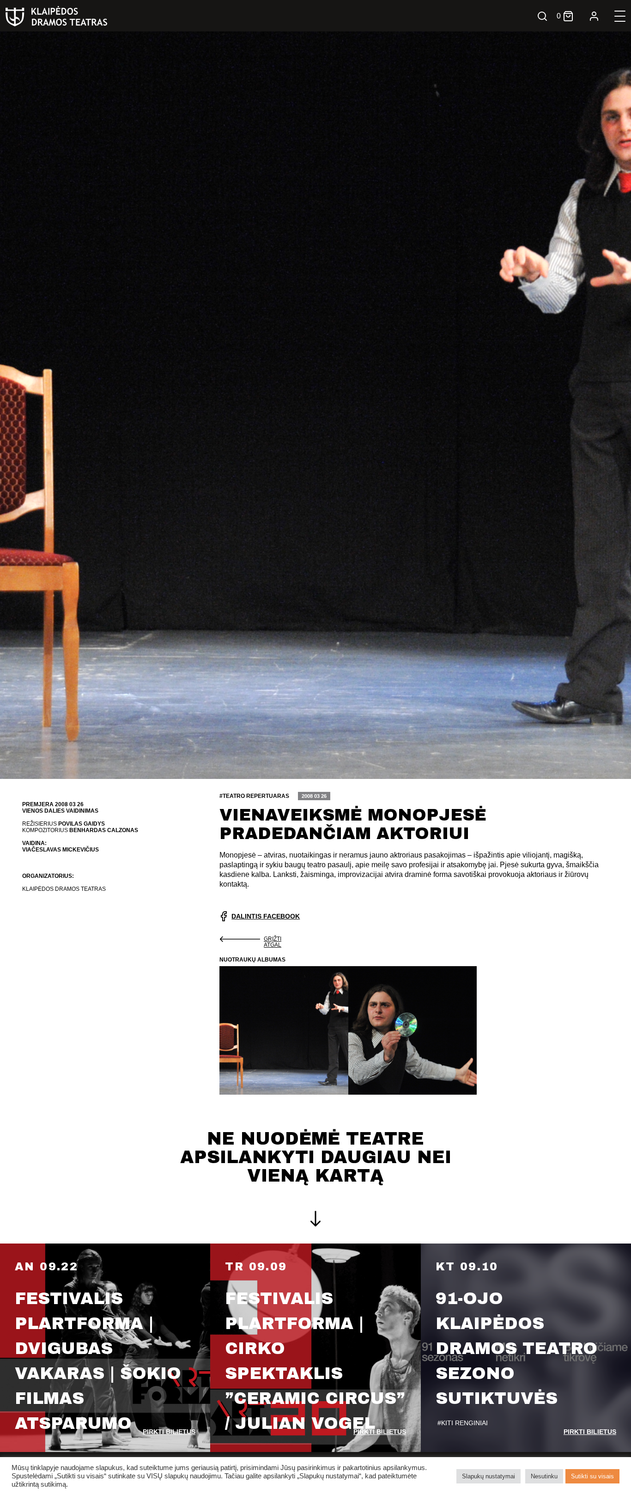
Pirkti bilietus (169, 1431)
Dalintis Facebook (265, 916)
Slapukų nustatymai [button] (488, 1476)
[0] (568, 16)
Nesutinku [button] (544, 1476)
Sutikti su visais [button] (592, 1476)
